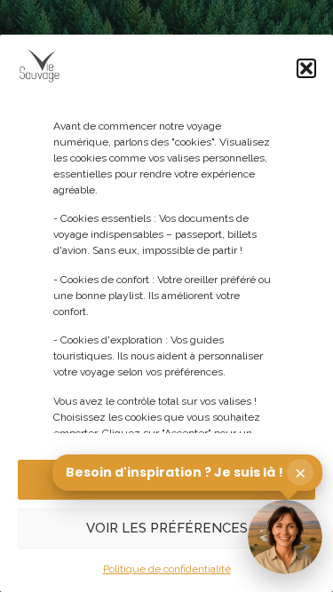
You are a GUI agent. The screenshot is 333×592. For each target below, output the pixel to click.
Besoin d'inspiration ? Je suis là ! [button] (186, 472)
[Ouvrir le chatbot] (285, 537)
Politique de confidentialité (167, 569)
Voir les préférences (167, 528)
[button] (306, 68)
